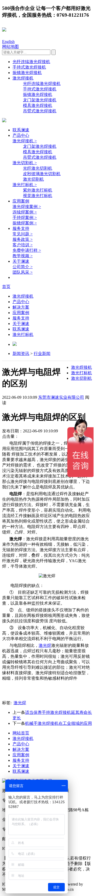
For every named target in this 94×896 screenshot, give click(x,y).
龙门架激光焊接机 (39, 100)
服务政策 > (23, 239)
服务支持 (21, 228)
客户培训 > (23, 245)
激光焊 (45, 645)
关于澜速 (21, 261)
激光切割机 (33, 179)
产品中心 (21, 135)
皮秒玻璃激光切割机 (42, 173)
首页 (6, 286)
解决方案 (21, 307)
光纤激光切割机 (37, 168)
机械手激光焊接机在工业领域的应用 (58, 723)
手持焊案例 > (25, 217)
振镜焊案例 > (25, 223)
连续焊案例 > (25, 212)
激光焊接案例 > (27, 206)
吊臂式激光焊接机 (39, 111)
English (8, 41)
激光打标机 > (25, 184)
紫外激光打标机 (37, 190)
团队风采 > (23, 272)
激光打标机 (23, 334)
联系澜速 (21, 130)
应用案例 (21, 201)
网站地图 (10, 46)
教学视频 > (23, 256)
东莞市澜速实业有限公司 (61, 397)
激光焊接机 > (25, 141)
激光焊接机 (23, 78)
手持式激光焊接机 (29, 67)
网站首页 (21, 733)
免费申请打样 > (27, 250)
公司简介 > (23, 267)
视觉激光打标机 (37, 195)
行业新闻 (42, 353)
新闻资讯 (21, 353)
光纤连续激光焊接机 (31, 61)
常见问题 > (23, 234)
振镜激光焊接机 (27, 72)
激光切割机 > (25, 163)
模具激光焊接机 (37, 105)
